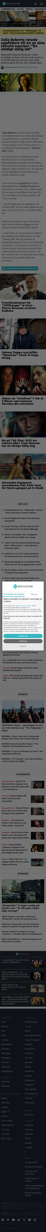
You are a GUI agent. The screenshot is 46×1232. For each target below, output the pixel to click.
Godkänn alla (23, 636)
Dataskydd (23, 646)
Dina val (34, 594)
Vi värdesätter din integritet (13, 594)
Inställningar (23, 641)
